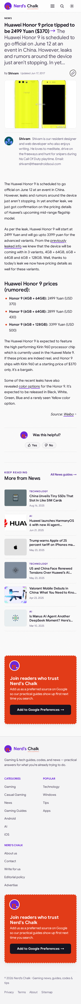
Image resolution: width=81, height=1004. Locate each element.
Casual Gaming (15, 795)
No (51, 445)
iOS (6, 834)
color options (29, 386)
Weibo (69, 414)
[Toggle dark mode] (72, 6)
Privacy (9, 992)
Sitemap (46, 992)
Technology (51, 787)
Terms (22, 992)
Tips (46, 803)
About (33, 992)
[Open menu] (52, 6)
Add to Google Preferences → (40, 710)
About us (10, 853)
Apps (47, 811)
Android (10, 818)
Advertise (11, 885)
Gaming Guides (15, 811)
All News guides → (64, 474)
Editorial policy (14, 877)
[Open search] (62, 6)
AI (5, 826)
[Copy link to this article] (73, 73)
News (8, 18)
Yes (34, 445)
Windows (49, 795)
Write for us (12, 869)
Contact (10, 861)
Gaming (10, 787)
